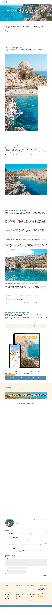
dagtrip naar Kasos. (38, 295)
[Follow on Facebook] (38, 596)
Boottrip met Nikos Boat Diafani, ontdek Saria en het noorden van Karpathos (26, 433)
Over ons (17, 590)
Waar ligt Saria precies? (9, 32)
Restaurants (7, 596)
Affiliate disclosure (19, 600)
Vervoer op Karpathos (30, 590)
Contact (17, 588)
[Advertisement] (26, 137)
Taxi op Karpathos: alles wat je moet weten (18, 398)
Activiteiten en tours (11, 24)
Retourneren (18, 596)
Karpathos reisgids (8, 600)
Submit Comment (44, 575)
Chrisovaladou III (13, 161)
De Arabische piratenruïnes (11, 40)
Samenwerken (18, 592)
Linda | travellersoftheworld (13, 532)
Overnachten (7, 598)
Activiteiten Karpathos (37, 321)
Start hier (6, 588)
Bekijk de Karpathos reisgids (10, 374)
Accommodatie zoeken (31, 594)
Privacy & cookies (42, 605)
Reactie (6, 558)
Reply (46, 532)
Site (5, 573)
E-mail (6, 570)
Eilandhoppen (29, 592)
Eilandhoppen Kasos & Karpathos (26, 504)
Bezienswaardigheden (8, 594)
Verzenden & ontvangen (20, 594)
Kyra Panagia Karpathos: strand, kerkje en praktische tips (22, 396)
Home (6, 24)
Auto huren (29, 600)
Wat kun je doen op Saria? (10, 43)
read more (26, 437)
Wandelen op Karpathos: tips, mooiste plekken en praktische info (26, 468)
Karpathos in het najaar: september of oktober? (19, 393)
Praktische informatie (30, 588)
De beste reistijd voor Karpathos (14, 395)
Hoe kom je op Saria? (9, 33)
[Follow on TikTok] (16, 523)
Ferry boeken (29, 598)
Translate (7, 610)
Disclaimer (18, 598)
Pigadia (19, 149)
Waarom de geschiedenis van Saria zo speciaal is (13, 42)
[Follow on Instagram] (18, 523)
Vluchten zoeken (29, 596)
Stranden (6, 590)
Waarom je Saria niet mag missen (11, 44)
